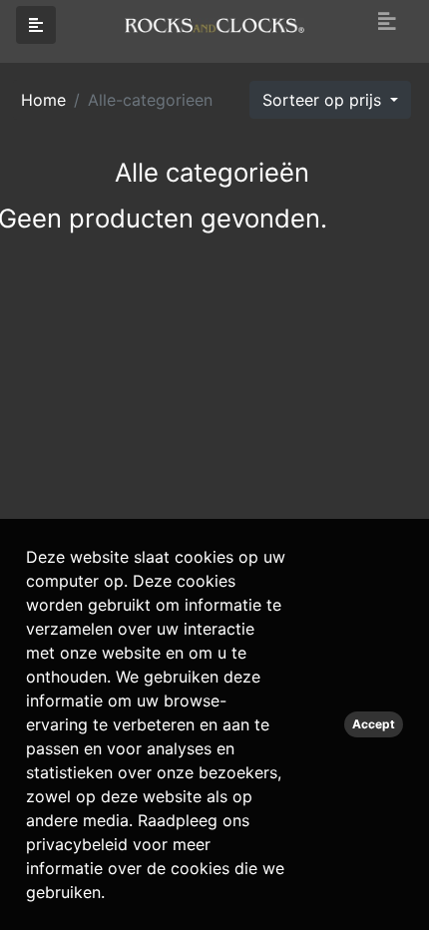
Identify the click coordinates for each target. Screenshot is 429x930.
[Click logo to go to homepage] (214, 24)
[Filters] (36, 25)
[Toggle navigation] (387, 22)
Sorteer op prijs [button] (324, 100)
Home (43, 100)
